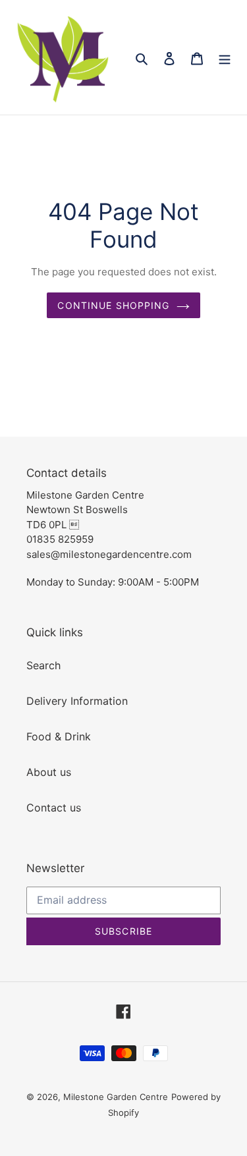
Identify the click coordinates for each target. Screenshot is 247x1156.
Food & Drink (58, 736)
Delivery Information (77, 700)
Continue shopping (113, 305)
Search (43, 665)
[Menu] (224, 57)
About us (48, 772)
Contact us (53, 807)
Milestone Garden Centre (115, 1096)
